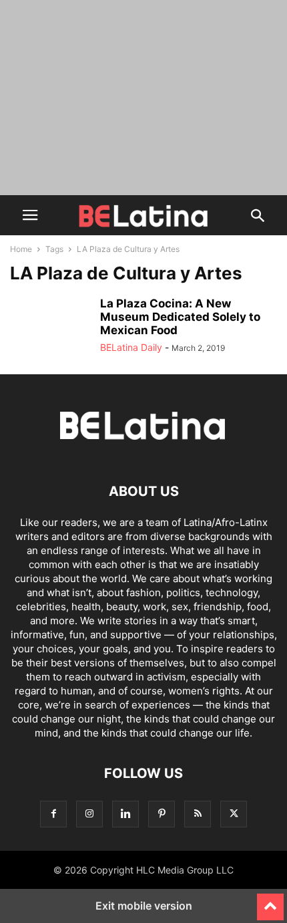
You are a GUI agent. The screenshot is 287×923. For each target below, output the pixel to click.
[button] (30, 215)
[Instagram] (89, 813)
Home (21, 249)
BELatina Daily (131, 347)
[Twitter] (233, 813)
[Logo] (143, 450)
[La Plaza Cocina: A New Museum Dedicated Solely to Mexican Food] (50, 327)
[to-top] (270, 901)
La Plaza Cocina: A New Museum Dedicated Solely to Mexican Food (180, 317)
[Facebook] (53, 813)
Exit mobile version (143, 905)
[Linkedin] (125, 813)
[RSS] (197, 813)
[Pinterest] (161, 813)
